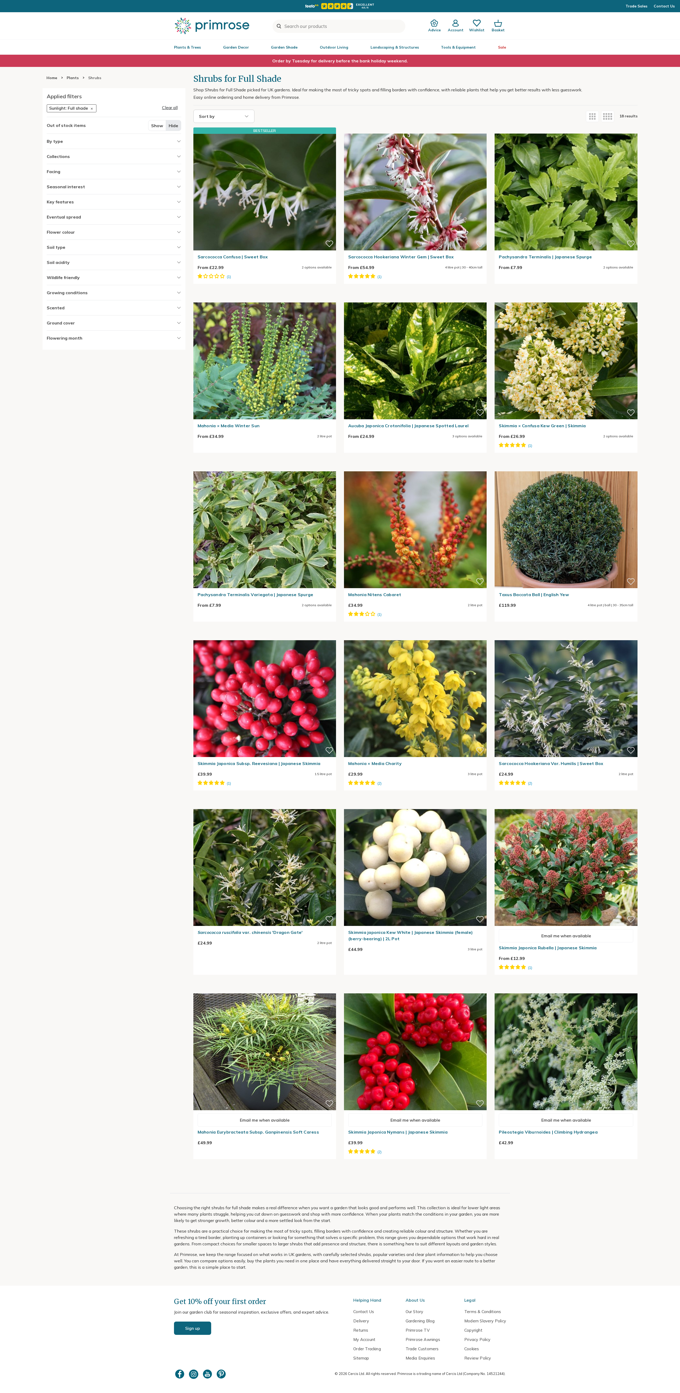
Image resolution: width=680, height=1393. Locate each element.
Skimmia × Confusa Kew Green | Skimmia (542, 425)
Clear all (170, 107)
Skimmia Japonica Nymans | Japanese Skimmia (398, 1132)
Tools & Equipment (458, 47)
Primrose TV (418, 1330)
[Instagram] (194, 1374)
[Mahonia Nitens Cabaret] (415, 468)
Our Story (414, 1311)
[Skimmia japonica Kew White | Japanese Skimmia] (415, 806)
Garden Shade (284, 47)
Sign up (192, 1328)
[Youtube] (208, 1374)
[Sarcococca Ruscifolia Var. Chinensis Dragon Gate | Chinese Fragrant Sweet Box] (264, 806)
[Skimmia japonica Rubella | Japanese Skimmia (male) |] (566, 806)
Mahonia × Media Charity (375, 763)
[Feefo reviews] (340, 6)
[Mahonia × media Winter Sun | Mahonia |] (264, 299)
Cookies (471, 1348)
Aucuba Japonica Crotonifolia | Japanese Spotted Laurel (408, 425)
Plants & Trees (187, 47)
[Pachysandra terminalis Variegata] (264, 468)
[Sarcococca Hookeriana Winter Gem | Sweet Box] (415, 130)
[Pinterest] (221, 1374)
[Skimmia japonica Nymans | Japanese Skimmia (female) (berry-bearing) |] (415, 990)
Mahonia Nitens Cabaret (374, 594)
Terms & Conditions (482, 1311)
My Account (364, 1339)
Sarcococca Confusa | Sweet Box (233, 256)
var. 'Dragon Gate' (250, 932)
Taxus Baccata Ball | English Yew (534, 594)
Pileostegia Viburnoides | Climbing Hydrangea (548, 1132)
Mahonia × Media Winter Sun (229, 425)
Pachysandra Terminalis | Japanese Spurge (545, 256)
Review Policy (477, 1358)
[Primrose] (213, 25)
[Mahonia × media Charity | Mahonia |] (415, 637)
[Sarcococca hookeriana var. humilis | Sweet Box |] (566, 637)
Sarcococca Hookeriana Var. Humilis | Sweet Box (551, 763)
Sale (502, 47)
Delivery (361, 1320)
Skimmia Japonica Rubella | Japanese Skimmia (548, 947)
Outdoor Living (334, 47)
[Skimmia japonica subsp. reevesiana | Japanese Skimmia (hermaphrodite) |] (264, 637)
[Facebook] (180, 1374)
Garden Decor (236, 47)
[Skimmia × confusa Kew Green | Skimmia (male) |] (566, 299)
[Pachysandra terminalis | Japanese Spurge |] (566, 130)
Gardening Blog (420, 1320)
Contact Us (664, 6)
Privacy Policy (477, 1339)
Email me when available (566, 935)
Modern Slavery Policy (485, 1320)
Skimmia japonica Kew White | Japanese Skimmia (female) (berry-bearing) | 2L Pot (410, 935)
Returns (360, 1330)
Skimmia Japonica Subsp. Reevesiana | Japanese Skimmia (259, 763)
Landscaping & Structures (395, 47)
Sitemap (361, 1358)
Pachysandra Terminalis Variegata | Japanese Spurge (255, 594)
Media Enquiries (420, 1358)
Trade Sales (636, 6)
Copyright (473, 1330)
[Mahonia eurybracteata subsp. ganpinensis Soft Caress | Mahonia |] (264, 990)
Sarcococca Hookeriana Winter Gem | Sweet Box (401, 256)
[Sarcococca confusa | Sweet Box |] (264, 192)
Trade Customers (422, 1348)
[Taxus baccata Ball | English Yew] (566, 468)
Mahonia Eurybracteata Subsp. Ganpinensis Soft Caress (258, 1132)
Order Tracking (367, 1348)
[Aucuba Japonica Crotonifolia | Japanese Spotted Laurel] (415, 299)
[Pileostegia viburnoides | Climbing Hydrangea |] (566, 990)
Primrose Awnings (423, 1339)
